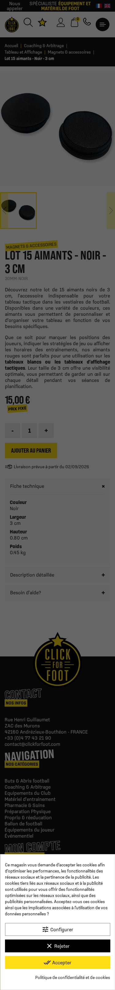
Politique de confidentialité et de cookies (72, 977)
